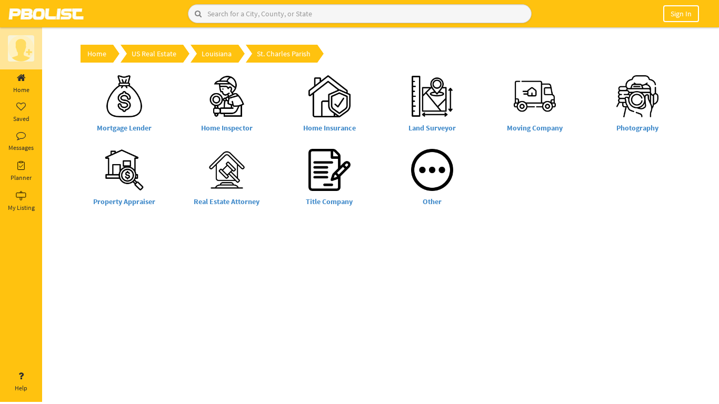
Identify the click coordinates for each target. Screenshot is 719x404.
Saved (21, 119)
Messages (21, 148)
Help (21, 388)
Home (21, 90)
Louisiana (217, 53)
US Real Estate (154, 53)
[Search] (198, 14)
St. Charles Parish (284, 53)
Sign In (681, 13)
